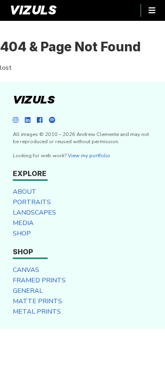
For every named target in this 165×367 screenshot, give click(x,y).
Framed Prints (39, 280)
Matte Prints (37, 301)
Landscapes (34, 212)
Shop (22, 233)
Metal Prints (37, 311)
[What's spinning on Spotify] (52, 120)
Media (23, 223)
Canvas (26, 270)
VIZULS (33, 10)
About (24, 191)
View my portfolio (89, 155)
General (28, 290)
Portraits (32, 202)
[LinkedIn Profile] (27, 120)
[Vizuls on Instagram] (15, 120)
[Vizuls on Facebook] (39, 120)
